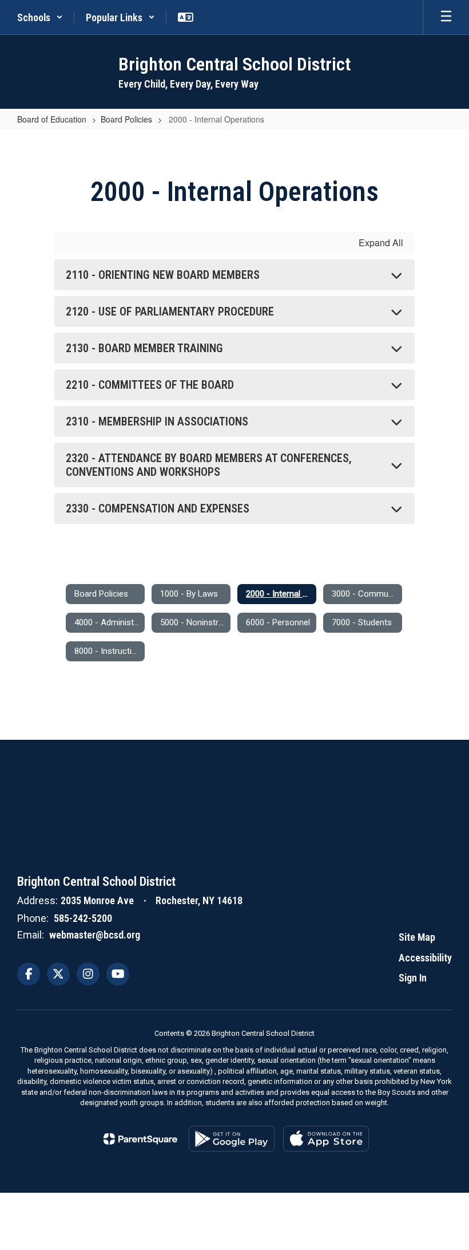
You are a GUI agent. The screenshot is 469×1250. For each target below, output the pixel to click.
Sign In (413, 978)
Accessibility (425, 958)
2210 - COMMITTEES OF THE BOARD (150, 385)
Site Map (417, 937)
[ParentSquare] (140, 1139)
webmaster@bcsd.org (94, 935)
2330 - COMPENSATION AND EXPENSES (157, 508)
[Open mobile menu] (446, 17)
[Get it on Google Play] (232, 1139)
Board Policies (126, 119)
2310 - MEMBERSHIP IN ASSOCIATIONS (157, 421)
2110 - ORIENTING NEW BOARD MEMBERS (163, 275)
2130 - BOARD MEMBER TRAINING (144, 348)
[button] (40, 17)
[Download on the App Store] (326, 1139)
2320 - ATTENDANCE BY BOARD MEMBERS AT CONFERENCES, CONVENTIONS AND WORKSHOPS (209, 465)
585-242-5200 (83, 918)
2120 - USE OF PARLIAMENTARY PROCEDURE (170, 311)
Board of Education (51, 119)
